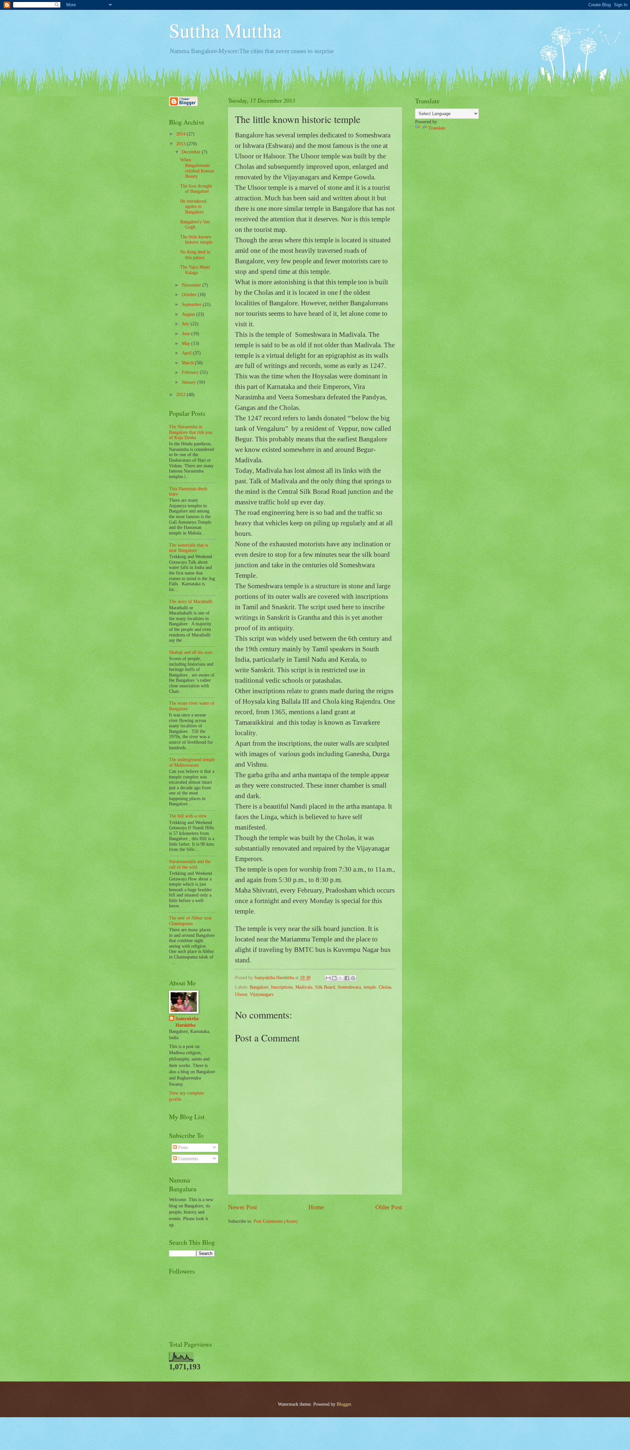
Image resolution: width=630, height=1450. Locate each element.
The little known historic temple (196, 239)
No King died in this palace (195, 255)
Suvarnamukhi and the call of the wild (190, 864)
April (187, 353)
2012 (181, 394)
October (190, 294)
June (186, 333)
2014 (181, 133)
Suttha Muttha (225, 30)
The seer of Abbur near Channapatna (190, 921)
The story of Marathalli (190, 601)
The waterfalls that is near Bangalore (188, 548)
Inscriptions (282, 987)
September (192, 304)
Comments (187, 1158)
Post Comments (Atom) (276, 1221)
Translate (436, 128)
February (191, 372)
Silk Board (325, 987)
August (189, 314)
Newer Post (242, 1207)
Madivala (303, 987)
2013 (181, 143)
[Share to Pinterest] (353, 978)
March (188, 362)
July (186, 323)
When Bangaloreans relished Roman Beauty (197, 168)
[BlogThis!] (334, 978)
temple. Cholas (377, 987)
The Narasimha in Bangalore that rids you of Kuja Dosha (190, 432)
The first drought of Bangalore (196, 189)
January (189, 382)
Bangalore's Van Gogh (195, 224)
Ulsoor (241, 994)
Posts (182, 1147)
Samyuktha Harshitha (187, 1021)
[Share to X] (340, 978)
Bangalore (259, 987)
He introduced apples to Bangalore (193, 206)
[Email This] (328, 978)
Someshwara (349, 987)
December (192, 152)
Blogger (344, 1404)
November (192, 285)
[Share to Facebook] (347, 978)
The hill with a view (188, 816)
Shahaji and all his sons (190, 652)
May (186, 343)
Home (316, 1207)
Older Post (388, 1207)
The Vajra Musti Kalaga (195, 270)
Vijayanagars (261, 994)
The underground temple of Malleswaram (192, 762)
